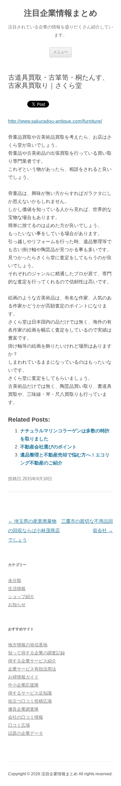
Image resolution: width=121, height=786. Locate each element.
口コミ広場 (19, 725)
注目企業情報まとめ (60, 12)
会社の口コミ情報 (25, 717)
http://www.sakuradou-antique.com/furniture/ (55, 121)
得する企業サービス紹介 (32, 660)
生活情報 (17, 588)
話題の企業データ (25, 733)
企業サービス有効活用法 (32, 668)
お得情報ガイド (23, 677)
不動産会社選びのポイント (48, 446)
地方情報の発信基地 (27, 644)
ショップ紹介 (21, 596)
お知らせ (17, 604)
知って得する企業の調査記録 (36, 652)
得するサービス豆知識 (30, 693)
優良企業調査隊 (23, 709)
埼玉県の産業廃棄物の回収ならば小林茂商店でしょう (34, 530)
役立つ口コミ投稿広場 (30, 701)
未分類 (14, 580)
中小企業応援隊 (23, 685)
